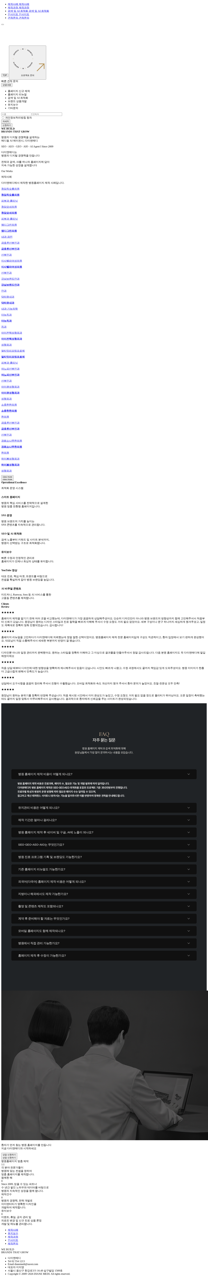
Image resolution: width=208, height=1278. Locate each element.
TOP (5, 75)
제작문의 (13, 1243)
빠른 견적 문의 (9, 81)
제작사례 (13, 1230)
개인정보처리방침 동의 (18, 117)
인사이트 (13, 1240)
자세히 (6, 121)
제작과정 (13, 1236)
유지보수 (13, 1233)
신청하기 (7, 125)
